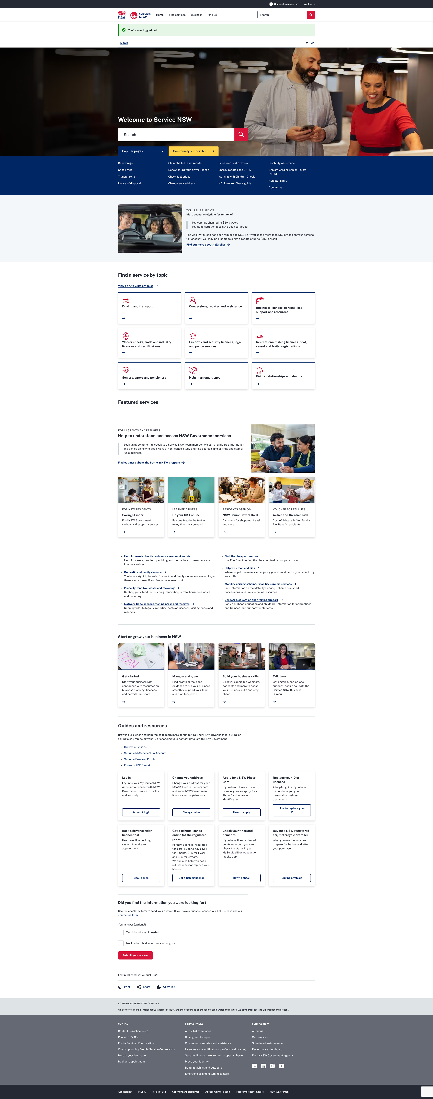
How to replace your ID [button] (292, 810)
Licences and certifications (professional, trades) (215, 1049)
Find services (177, 14)
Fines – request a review (233, 163)
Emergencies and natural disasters (207, 1073)
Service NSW (260, 1023)
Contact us (275, 187)
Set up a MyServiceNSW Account (145, 753)
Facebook (254, 1066)
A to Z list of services (198, 1031)
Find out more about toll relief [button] (205, 244)
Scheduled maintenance (267, 1043)
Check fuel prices (179, 176)
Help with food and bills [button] (240, 568)
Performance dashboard (267, 1049)
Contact (124, 1023)
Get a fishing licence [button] (191, 878)
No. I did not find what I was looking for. (151, 943)
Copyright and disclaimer (185, 1091)
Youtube (281, 1066)
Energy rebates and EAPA (235, 169)
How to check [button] (241, 878)
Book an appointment (131, 1061)
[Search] (311, 15)
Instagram (272, 1066)
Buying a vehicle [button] (291, 878)
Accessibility (125, 1091)
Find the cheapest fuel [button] (239, 556)
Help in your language (132, 1055)
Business (196, 14)
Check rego (125, 169)
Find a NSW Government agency (272, 1055)
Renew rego (125, 163)
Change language (284, 4)
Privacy (142, 1091)
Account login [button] (141, 812)
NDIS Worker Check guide (235, 183)
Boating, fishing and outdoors (203, 1067)
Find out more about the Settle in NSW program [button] (149, 462)
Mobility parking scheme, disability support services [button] (258, 584)
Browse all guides (135, 747)
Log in (311, 4)
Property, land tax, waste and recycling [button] (149, 588)
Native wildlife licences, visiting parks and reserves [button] (156, 604)
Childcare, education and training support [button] (251, 599)
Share (146, 986)
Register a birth (278, 180)
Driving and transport (198, 1037)
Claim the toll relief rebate (184, 163)
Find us (212, 14)
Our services (260, 1037)
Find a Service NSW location (136, 1043)
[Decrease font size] (306, 43)
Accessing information (217, 1091)
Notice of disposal (129, 183)
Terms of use (159, 1091)
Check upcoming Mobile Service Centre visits (146, 1049)
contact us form (128, 915)
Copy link (169, 986)
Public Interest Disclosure (250, 1091)
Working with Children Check (237, 176)
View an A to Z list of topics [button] (135, 285)
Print (127, 986)
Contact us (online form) (133, 1031)
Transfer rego (126, 176)
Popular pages (132, 151)
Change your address (181, 183)
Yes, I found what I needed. (143, 932)
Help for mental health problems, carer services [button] (154, 556)
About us (257, 1031)
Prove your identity (197, 1061)
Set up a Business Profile (139, 759)
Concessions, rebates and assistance (208, 1043)
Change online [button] (191, 812)
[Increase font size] (312, 43)
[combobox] (282, 15)
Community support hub (190, 151)
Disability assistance (282, 163)
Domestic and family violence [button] (143, 572)
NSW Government (279, 1091)
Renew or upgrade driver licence (188, 169)
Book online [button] (141, 878)
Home (160, 14)
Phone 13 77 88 (128, 1037)
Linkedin (263, 1066)
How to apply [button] (241, 812)
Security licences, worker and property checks (214, 1055)
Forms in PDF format (137, 765)
